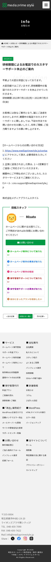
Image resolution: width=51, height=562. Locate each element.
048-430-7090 (14, 526)
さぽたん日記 (31, 400)
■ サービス (8, 342)
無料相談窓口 (7, 445)
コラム (29, 395)
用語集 (29, 450)
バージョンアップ (33, 422)
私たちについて (32, 352)
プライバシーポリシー (35, 465)
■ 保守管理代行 (10, 385)
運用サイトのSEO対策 (11, 377)
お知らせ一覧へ (25, 316)
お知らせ (29, 390)
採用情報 (29, 373)
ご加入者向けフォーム (11, 450)
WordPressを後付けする (12, 412)
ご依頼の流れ (7, 395)
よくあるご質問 (32, 362)
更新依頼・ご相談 (9, 400)
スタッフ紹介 (31, 357)
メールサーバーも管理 (11, 422)
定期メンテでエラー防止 (12, 417)
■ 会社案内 (32, 342)
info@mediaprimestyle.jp (20, 534)
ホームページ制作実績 (11, 357)
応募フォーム (7, 460)
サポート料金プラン (10, 352)
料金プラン (6, 390)
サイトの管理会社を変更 (12, 427)
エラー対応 (30, 417)
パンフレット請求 (33, 367)
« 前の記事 (10, 316)
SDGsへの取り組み (34, 378)
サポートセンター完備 (11, 433)
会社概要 (29, 347)
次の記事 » (41, 316)
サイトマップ (31, 470)
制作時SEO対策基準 (10, 372)
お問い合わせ (27, 242)
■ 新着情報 (32, 385)
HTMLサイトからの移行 (35, 412)
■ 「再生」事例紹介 (11, 408)
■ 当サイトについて (36, 440)
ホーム (29, 445)
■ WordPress (33, 408)
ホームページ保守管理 (11, 347)
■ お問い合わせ (10, 440)
